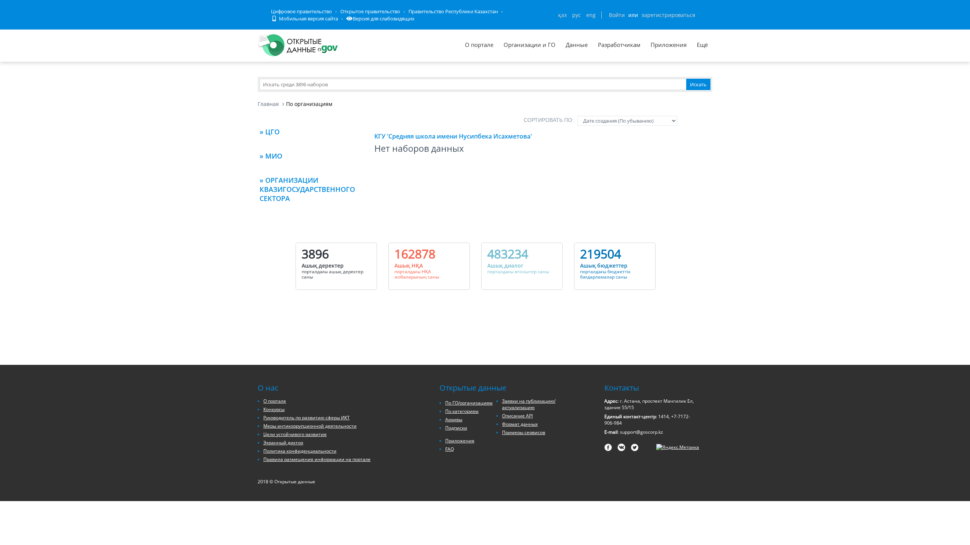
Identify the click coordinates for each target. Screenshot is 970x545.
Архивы (453, 419)
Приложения (669, 44)
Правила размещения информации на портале (317, 459)
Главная (268, 103)
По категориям (462, 411)
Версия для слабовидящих (384, 18)
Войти (617, 15)
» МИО (271, 155)
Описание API (517, 416)
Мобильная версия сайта (308, 18)
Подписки (456, 428)
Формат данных (520, 424)
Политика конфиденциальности (299, 451)
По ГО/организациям (469, 403)
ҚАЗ (562, 15)
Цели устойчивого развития (295, 434)
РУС (576, 15)
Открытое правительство (370, 11)
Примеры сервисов (523, 432)
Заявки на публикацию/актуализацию (528, 404)
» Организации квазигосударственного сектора (307, 189)
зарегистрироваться (668, 15)
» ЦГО (270, 131)
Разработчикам (619, 44)
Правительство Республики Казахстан (453, 11)
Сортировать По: (549, 120)
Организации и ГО (529, 44)
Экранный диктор (283, 442)
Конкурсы (274, 409)
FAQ (449, 449)
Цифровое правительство (301, 11)
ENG (591, 15)
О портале (479, 44)
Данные (577, 44)
